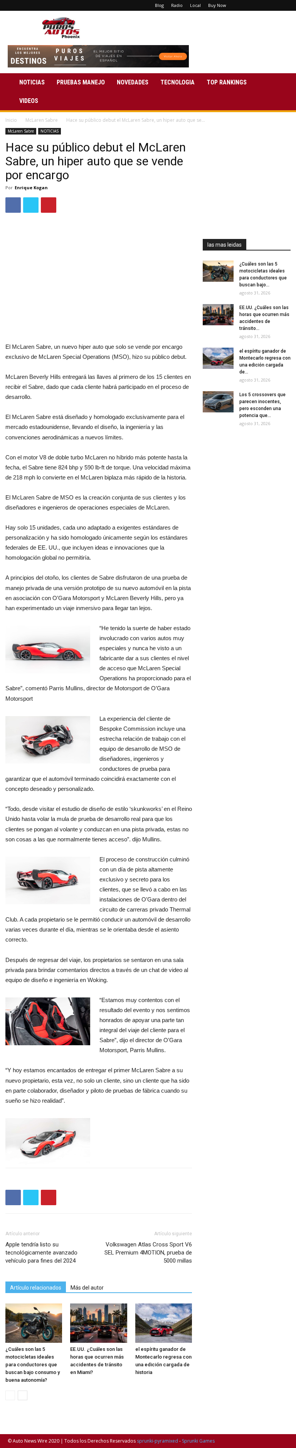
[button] (279, 82)
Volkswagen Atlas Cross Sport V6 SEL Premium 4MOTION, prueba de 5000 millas (148, 1252)
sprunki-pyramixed (157, 1441)
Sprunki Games (198, 1441)
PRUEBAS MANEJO (81, 82)
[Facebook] (244, 5)
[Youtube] (282, 5)
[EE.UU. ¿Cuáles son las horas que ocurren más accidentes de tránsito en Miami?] (98, 1322)
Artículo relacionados (35, 1288)
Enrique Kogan (31, 187)
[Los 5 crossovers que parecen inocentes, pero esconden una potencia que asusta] (218, 401)
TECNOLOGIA (177, 82)
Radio (177, 5)
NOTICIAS (32, 82)
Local (195, 5)
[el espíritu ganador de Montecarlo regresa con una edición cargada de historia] (163, 1322)
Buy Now (217, 5)
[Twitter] (270, 5)
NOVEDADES (132, 82)
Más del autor (87, 1288)
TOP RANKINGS (227, 82)
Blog (159, 5)
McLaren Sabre (41, 120)
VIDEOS (28, 100)
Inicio (11, 120)
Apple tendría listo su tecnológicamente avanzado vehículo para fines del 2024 (41, 1252)
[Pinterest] (257, 5)
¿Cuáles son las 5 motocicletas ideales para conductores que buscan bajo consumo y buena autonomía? (32, 1364)
